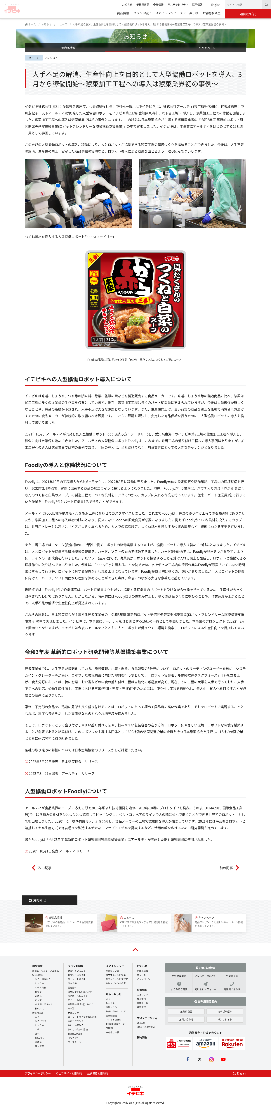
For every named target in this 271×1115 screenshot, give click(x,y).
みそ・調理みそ (43, 978)
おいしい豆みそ (75, 1025)
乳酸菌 (38, 1041)
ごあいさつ (142, 994)
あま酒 (71, 1008)
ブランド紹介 (142, 13)
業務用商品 (142, 4)
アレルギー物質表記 (205, 976)
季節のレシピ (112, 970)
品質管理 (141, 1007)
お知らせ (127, 4)
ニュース (62, 24)
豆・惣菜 (39, 1046)
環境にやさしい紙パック (80, 991)
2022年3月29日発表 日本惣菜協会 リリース (63, 761)
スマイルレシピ (165, 13)
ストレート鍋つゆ (77, 978)
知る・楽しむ (189, 13)
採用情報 (197, 4)
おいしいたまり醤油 (78, 1029)
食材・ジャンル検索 (116, 983)
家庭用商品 (37, 974)
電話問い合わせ (232, 989)
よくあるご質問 (179, 989)
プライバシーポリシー (38, 1073)
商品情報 (123, 13)
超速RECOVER (75, 1033)
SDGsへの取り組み (146, 1026)
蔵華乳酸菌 (111, 1015)
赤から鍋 (72, 983)
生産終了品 (232, 976)
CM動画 (109, 1028)
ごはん (38, 995)
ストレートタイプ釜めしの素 (82, 1016)
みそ (37, 1016)
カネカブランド (75, 1021)
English (215, 4)
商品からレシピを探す (117, 978)
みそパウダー (41, 1021)
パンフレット (225, 1019)
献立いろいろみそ (77, 970)
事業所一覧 (142, 1002)
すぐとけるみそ (75, 1000)
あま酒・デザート (44, 1004)
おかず (38, 1000)
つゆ (37, 1029)
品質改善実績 (179, 976)
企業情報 (158, 4)
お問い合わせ (186, 1019)
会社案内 (141, 998)
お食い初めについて (116, 1011)
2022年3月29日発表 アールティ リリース (62, 773)
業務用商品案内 (207, 1001)
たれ (37, 1033)
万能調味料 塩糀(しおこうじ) (82, 1004)
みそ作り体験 (112, 1032)
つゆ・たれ (40, 987)
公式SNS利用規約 (97, 1073)
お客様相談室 (211, 13)
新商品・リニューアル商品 (45, 970)
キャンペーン (207, 48)
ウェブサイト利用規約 (69, 1073)
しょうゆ (39, 983)
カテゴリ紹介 (225, 1011)
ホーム (32, 24)
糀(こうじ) (40, 1008)
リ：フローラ (74, 1041)
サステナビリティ (178, 4)
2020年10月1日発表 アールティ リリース (59, 851)
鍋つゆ (38, 991)
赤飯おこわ (73, 1012)
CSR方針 (141, 1022)
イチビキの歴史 (113, 1019)
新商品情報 (68, 48)
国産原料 (72, 987)
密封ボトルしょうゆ (78, 995)
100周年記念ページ (115, 1023)
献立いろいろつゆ (77, 974)
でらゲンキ (73, 1037)
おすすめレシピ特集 (116, 974)
